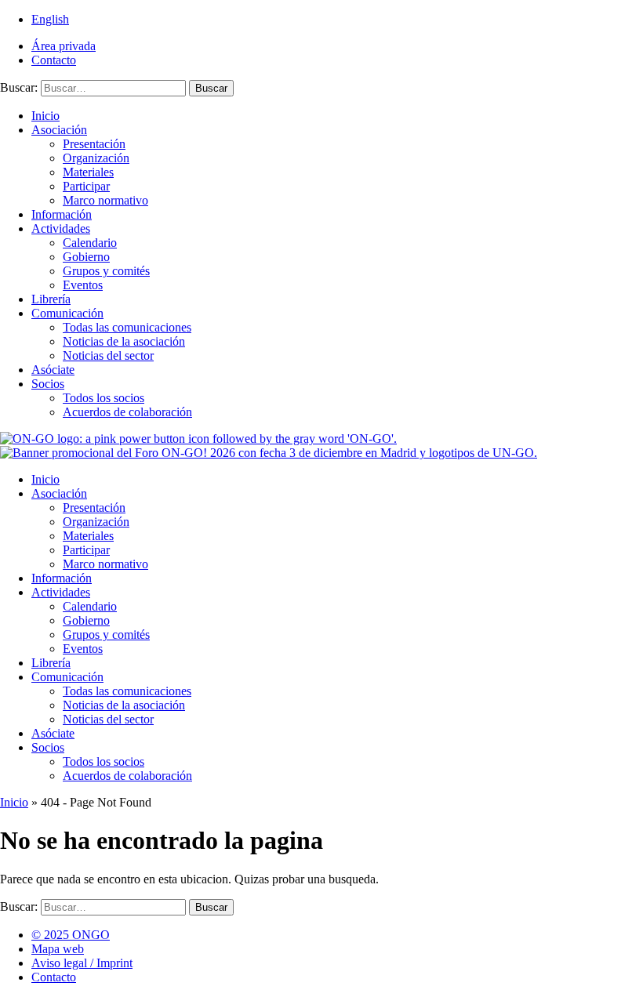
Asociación (59, 129)
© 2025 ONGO (70, 934)
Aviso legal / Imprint (82, 963)
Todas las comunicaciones (127, 327)
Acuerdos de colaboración (127, 412)
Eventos (83, 285)
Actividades (60, 228)
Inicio (45, 115)
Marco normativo (105, 200)
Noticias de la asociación (124, 341)
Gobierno (86, 256)
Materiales (88, 172)
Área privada (63, 46)
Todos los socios (103, 397)
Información (61, 214)
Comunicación (67, 313)
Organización (96, 158)
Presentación (94, 143)
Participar (86, 186)
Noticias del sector (108, 355)
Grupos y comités (106, 270)
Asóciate (52, 369)
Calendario (90, 242)
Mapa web (57, 948)
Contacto (53, 60)
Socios (47, 383)
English (50, 19)
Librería (51, 299)
